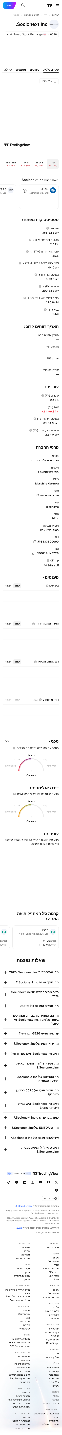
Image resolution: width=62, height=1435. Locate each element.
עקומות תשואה (51, 1332)
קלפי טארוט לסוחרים (19, 1342)
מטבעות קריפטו (51, 1268)
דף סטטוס (25, 1382)
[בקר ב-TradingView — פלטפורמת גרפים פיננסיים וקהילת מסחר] (16, 145)
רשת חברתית (52, 1367)
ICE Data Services (24, 1206)
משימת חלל (24, 1314)
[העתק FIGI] (33, 553)
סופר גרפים (53, 1247)
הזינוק (27, 1279)
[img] (11, 34)
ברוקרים (26, 1272)
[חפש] (23, 5)
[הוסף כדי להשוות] (24, 191)
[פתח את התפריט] (57, 5)
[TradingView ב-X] (56, 1182)
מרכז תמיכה (24, 1321)
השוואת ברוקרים (22, 1275)
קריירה (26, 1325)
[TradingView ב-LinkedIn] (24, 1182)
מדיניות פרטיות (22, 1363)
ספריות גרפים (23, 1396)
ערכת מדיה (24, 1328)
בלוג (28, 1317)
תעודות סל (53, 1261)
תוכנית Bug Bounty (20, 1378)
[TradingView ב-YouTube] (40, 1182)
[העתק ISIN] (34, 541)
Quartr (19, 1228)
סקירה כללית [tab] (51, 69)
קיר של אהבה (52, 1371)
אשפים (55, 1417)
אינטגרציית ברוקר (21, 1420)
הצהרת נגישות (23, 1371)
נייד (57, 1353)
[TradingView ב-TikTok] (8, 1182)
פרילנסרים (53, 1420)
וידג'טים (26, 1392)
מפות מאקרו (52, 1339)
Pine (56, 1279)
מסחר (56, 1396)
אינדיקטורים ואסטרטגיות (46, 1413)
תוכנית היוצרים (51, 1378)
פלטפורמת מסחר (21, 1406)
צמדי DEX (54, 1275)
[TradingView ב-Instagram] (32, 1182)
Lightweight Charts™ (19, 1399)
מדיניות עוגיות (23, 1367)
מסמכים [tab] (21, 69)
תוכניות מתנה (23, 1258)
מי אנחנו (25, 1310)
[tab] (17, 585)
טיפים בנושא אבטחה (19, 1374)
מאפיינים (25, 1247)
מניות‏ (56, 1257)
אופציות (55, 1335)
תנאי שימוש (24, 1356)
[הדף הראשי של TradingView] (50, 5)
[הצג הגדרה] (47, 228)
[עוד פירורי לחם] (45, 14)
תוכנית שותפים (22, 1424)
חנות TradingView (20, 1338)
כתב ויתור (25, 1360)
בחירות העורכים (51, 1403)
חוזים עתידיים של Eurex (18, 1296)
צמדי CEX (54, 1272)
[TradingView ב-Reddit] (56, 1190)
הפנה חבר (54, 1374)
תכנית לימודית (22, 1428)
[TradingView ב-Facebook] (48, 1182)
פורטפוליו (54, 1328)
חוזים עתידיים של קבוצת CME (17, 1291)
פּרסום (26, 1417)
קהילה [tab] (8, 69)
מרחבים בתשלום (50, 1424)
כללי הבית (54, 1382)
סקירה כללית (23, 1268)
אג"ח (56, 1264)
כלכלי (56, 1307)
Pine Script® (52, 1343)
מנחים (55, 1385)
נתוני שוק (25, 1254)
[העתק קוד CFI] (45, 564)
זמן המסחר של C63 (20, 1346)
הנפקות (55, 1318)
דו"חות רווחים (52, 1311)
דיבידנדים (54, 1314)
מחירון (26, 1251)
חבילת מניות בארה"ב (19, 1300)
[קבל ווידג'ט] (6, 741)
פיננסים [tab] (34, 69)
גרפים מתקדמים (21, 1403)
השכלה (55, 1399)
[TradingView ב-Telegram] (16, 1182)
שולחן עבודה (52, 1357)
